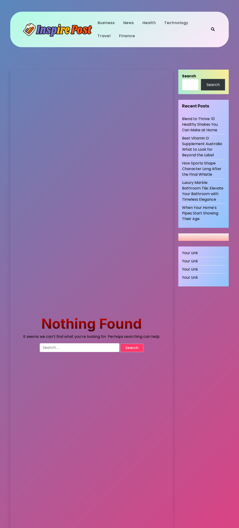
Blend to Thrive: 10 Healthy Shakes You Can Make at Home (200, 124)
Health (149, 22)
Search (189, 76)
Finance (127, 36)
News (128, 22)
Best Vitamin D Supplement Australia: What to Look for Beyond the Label (202, 147)
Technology (176, 22)
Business (106, 22)
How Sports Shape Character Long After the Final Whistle (201, 169)
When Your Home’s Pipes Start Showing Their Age (200, 213)
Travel (104, 36)
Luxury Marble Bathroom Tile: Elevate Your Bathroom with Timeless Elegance (202, 191)
